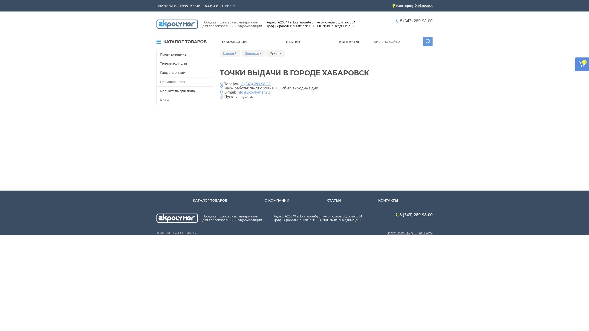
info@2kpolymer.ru (253, 92)
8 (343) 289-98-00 (416, 20)
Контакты (349, 42)
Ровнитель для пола (177, 91)
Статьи (293, 42)
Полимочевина (173, 54)
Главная (228, 53)
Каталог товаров (185, 42)
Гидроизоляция (174, 73)
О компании (234, 42)
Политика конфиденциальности (410, 233)
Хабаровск (424, 6)
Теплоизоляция (173, 63)
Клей (164, 100)
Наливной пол (172, 82)
